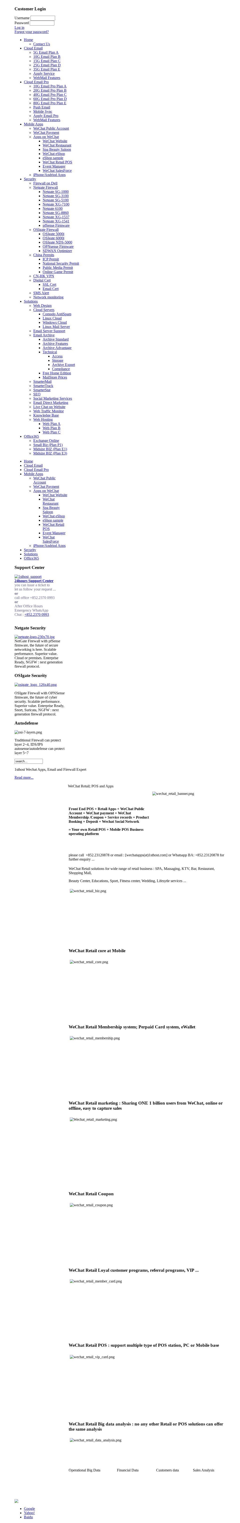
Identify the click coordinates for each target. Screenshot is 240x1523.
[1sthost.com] (16, 1502)
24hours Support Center (34, 581)
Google (29, 1509)
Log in (19, 28)
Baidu (28, 1517)
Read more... (24, 777)
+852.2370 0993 (36, 615)
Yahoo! (29, 1513)
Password (22, 23)
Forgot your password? (32, 32)
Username (22, 18)
